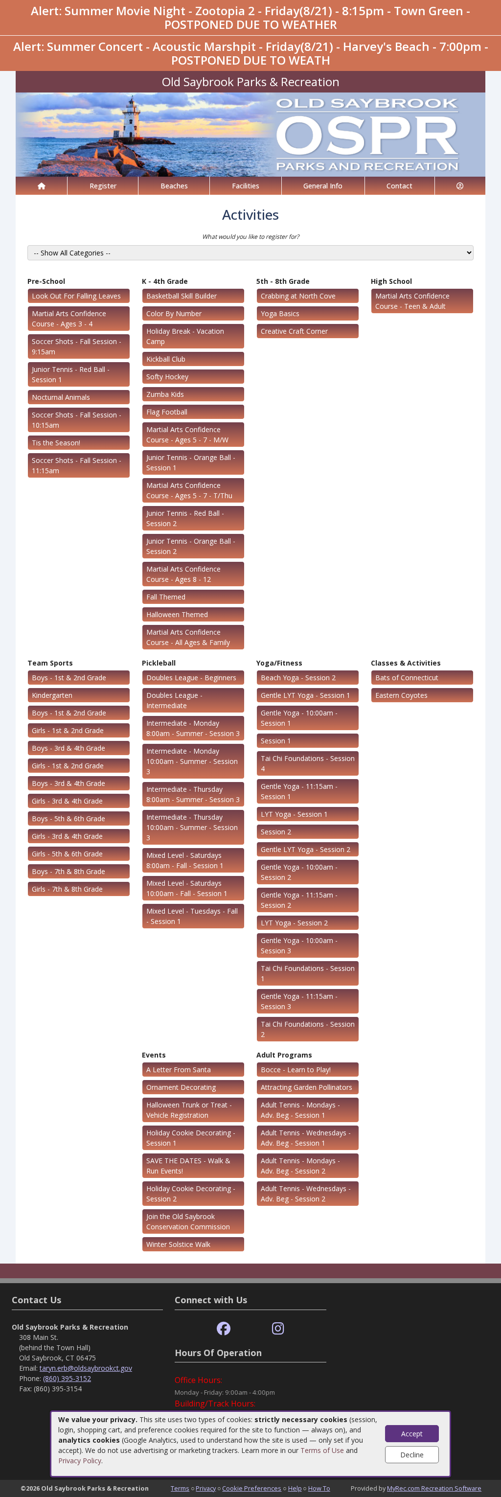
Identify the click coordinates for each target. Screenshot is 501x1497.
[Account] (460, 186)
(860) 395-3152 (67, 1378)
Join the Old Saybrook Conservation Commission (188, 1221)
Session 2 (276, 831)
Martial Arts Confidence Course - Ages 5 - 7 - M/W (187, 434)
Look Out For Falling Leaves (76, 295)
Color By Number (174, 313)
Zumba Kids (165, 394)
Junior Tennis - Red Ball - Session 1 (71, 374)
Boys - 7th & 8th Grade (68, 871)
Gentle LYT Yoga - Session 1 (305, 695)
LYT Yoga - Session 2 (294, 922)
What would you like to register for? (250, 236)
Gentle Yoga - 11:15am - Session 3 (299, 1001)
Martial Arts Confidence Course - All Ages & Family (188, 637)
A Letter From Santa (178, 1069)
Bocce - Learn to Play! (296, 1069)
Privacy (206, 1488)
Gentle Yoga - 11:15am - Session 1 (299, 791)
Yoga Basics (280, 313)
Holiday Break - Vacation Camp (185, 336)
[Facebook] (223, 1329)
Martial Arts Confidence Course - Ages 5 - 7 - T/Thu (189, 490)
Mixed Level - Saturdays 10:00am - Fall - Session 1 (187, 888)
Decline (412, 1454)
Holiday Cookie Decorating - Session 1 (190, 1138)
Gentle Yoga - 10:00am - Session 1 (299, 718)
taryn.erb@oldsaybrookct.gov (86, 1368)
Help (295, 1488)
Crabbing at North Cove (298, 295)
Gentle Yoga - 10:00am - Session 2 (299, 872)
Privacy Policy (79, 1460)
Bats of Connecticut (406, 677)
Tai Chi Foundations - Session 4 (308, 763)
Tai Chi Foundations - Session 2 (308, 1029)
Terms (180, 1488)
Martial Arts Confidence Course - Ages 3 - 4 (69, 318)
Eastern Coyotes (401, 695)
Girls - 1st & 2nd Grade (68, 730)
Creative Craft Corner (294, 331)
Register (103, 185)
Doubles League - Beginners (191, 677)
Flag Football (166, 411)
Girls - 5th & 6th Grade (67, 853)
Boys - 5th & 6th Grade (68, 818)
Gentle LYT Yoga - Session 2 (305, 849)
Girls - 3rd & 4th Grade (67, 801)
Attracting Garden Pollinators (306, 1087)
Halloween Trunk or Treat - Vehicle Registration (189, 1110)
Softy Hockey (167, 376)
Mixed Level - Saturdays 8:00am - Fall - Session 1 (185, 860)
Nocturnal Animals (61, 397)
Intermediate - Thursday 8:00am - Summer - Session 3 (193, 794)
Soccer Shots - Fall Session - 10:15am (76, 420)
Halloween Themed (177, 614)
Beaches (174, 185)
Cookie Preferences (251, 1488)
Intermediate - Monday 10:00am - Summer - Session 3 (192, 761)
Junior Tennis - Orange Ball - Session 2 (190, 546)
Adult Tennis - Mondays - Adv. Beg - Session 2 (300, 1165)
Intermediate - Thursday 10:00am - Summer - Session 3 (192, 827)
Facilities (245, 185)
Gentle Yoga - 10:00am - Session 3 (299, 945)
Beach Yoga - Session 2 (298, 677)
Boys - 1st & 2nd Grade (69, 677)
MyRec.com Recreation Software (434, 1488)
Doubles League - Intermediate (174, 700)
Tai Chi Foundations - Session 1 (308, 973)
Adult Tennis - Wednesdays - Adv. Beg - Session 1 (306, 1138)
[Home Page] (41, 186)
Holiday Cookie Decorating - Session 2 (190, 1193)
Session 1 (276, 740)
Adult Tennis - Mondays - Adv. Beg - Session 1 (300, 1110)
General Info (322, 185)
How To (319, 1488)
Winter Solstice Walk (178, 1244)
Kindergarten (52, 695)
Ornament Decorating (181, 1087)
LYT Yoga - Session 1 (294, 814)
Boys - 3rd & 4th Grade (68, 748)
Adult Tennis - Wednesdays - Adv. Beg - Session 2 (306, 1193)
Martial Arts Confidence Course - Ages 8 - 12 (183, 574)
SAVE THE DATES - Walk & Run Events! (188, 1165)
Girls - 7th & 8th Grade (67, 889)
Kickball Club (165, 359)
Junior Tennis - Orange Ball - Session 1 (190, 462)
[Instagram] (278, 1329)
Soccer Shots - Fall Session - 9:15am (76, 346)
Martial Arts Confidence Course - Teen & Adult (412, 301)
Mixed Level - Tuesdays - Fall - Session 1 (192, 916)
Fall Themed (165, 596)
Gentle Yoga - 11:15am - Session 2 (299, 900)
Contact (399, 185)
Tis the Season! (56, 442)
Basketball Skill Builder (181, 295)
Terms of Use (322, 1450)
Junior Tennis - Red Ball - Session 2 (185, 518)
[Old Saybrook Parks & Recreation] (250, 133)
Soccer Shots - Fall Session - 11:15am (76, 465)
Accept (412, 1433)
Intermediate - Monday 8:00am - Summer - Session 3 (193, 728)
